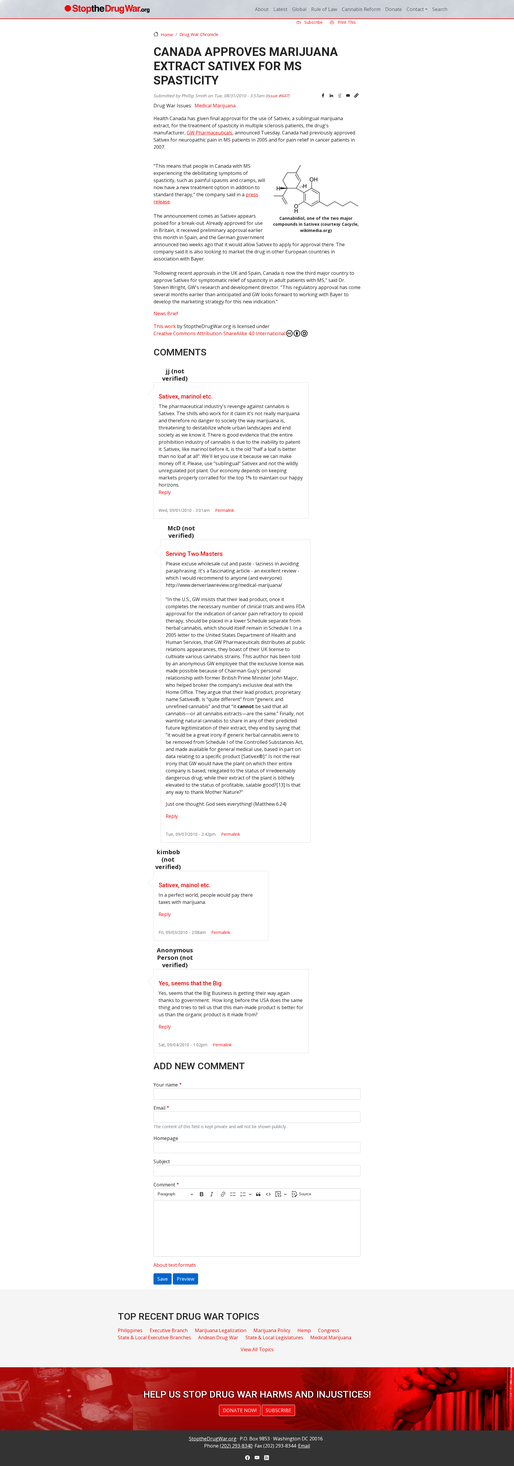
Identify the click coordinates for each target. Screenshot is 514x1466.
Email (159, 1108)
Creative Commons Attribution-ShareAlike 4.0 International (219, 333)
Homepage (165, 1138)
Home (167, 34)
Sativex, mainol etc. (185, 885)
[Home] (107, 9)
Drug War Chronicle (198, 34)
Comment (164, 1184)
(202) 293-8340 (236, 1446)
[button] (356, 95)
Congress (328, 1330)
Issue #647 (277, 95)
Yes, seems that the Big (190, 983)
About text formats (174, 1265)
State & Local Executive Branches (154, 1337)
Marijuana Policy (271, 1330)
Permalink (224, 510)
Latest (280, 9)
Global (299, 9)
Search (439, 9)
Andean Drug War (218, 1337)
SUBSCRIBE (278, 1410)
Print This (346, 22)
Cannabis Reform (361, 9)
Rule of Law (324, 9)
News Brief (165, 313)
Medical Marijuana (215, 105)
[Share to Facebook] (323, 95)
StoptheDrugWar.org (212, 1438)
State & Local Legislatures (274, 1337)
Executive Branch (169, 1330)
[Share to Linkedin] (331, 95)
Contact (415, 9)
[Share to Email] (348, 95)
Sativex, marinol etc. (186, 396)
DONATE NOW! (240, 1410)
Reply (165, 492)
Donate (393, 9)
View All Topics (257, 1349)
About (262, 9)
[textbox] (257, 1228)
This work (164, 326)
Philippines (130, 1330)
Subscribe (313, 22)
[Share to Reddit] (340, 95)
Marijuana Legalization (220, 1330)
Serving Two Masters (194, 553)
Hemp (304, 1330)
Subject (161, 1161)
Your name (165, 1084)
